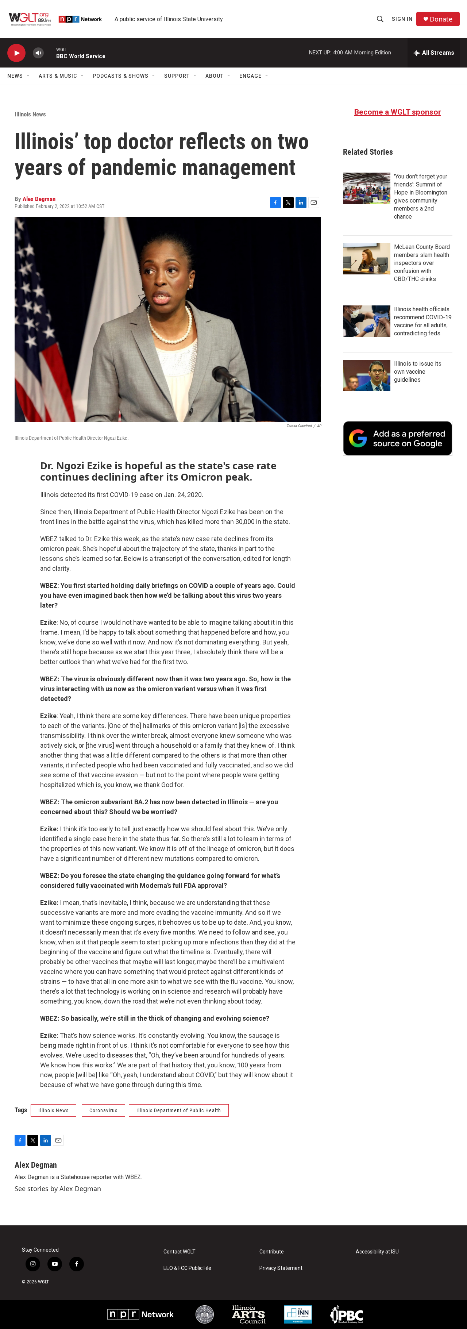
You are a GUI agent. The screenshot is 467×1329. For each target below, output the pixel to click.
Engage (250, 76)
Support (177, 76)
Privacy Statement (280, 1268)
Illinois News (30, 114)
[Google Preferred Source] (397, 438)
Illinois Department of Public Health (178, 1110)
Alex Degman (39, 199)
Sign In (402, 19)
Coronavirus (103, 1110)
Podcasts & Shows (120, 76)
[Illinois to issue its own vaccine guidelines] (366, 375)
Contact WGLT (179, 1252)
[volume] (38, 53)
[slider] (50, 53)
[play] (16, 53)
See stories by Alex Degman (58, 1188)
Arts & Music (58, 76)
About (214, 76)
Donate (441, 19)
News (15, 76)
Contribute (271, 1252)
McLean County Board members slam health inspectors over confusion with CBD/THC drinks (422, 262)
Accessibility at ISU (377, 1252)
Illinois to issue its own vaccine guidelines (417, 371)
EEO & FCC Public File (187, 1268)
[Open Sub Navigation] (28, 76)
